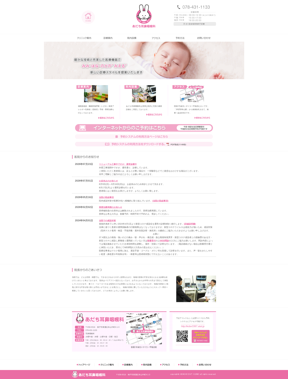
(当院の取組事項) (160, 201)
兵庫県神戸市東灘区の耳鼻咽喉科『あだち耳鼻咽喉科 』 (144, 16)
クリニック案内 (84, 38)
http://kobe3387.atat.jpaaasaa (192, 326)
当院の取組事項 (106, 197)
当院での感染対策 (107, 220)
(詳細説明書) (190, 224)
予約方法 (180, 38)
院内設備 (132, 38)
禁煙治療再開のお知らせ (110, 207)
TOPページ (83, 365)
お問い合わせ (204, 38)
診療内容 (108, 38)
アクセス (156, 38)
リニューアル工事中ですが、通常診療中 (118, 164)
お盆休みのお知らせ (108, 181)
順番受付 (151, 240)
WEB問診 (164, 240)
